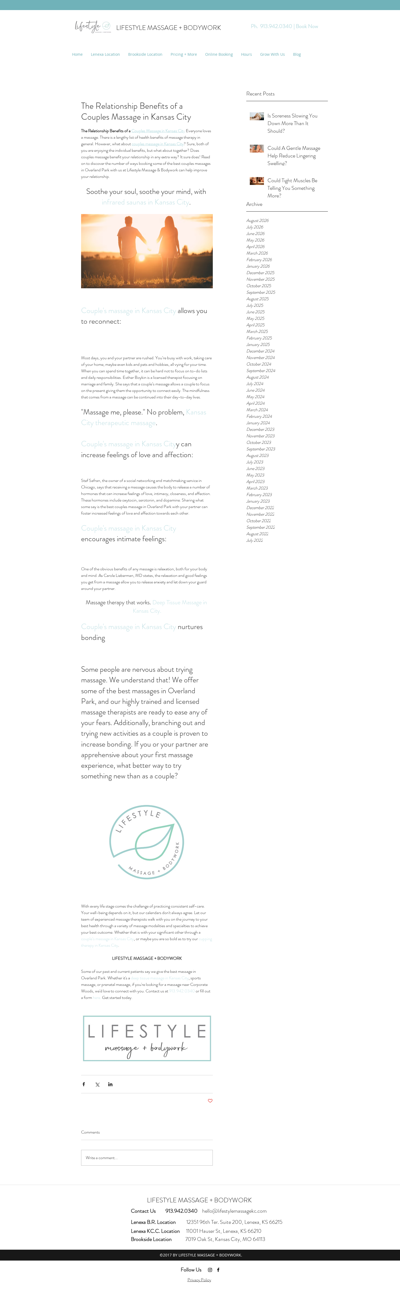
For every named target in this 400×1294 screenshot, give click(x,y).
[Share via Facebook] (83, 1084)
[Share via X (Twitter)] (97, 1084)
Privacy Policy (199, 1280)
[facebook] (218, 1270)
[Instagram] (210, 1270)
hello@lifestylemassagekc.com (234, 1211)
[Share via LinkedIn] (110, 1084)
